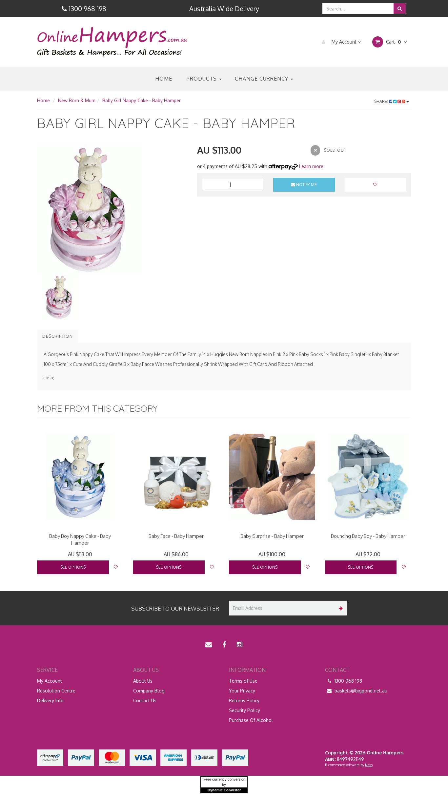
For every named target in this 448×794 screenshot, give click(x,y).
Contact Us (144, 700)
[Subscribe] (339, 608)
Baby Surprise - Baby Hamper (272, 536)
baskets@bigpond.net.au (360, 690)
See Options (73, 567)
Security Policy (244, 710)
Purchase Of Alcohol (251, 720)
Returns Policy (244, 700)
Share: (381, 101)
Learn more (311, 166)
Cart (393, 42)
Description (57, 336)
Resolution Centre (56, 690)
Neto (369, 765)
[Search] (400, 8)
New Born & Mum (76, 100)
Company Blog (149, 690)
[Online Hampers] (112, 41)
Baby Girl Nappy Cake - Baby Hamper (141, 100)
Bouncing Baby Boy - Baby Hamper (368, 536)
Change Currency (262, 78)
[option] (112, 208)
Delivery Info (50, 700)
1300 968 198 (347, 681)
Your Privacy (242, 690)
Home (163, 78)
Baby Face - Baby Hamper (176, 536)
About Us (143, 681)
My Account (344, 42)
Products (202, 78)
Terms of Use (243, 681)
